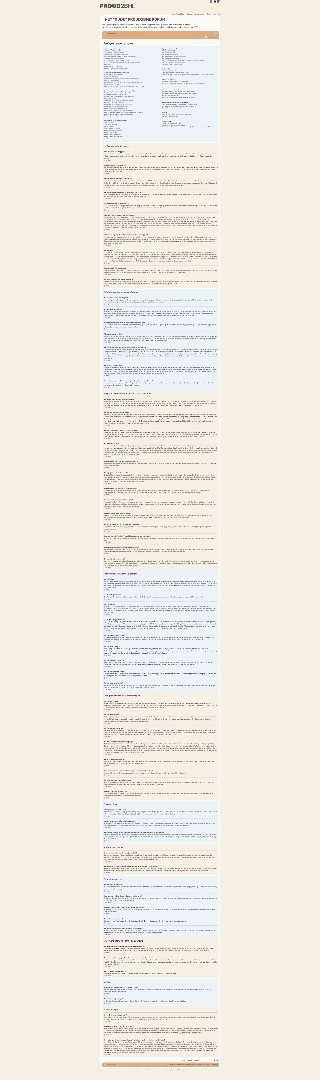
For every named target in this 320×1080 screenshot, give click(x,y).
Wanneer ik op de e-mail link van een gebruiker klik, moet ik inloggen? (125, 86)
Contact (189, 14)
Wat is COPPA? (108, 64)
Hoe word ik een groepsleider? (171, 58)
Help (208, 37)
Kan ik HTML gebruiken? (111, 124)
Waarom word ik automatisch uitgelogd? (116, 54)
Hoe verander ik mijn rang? (112, 84)
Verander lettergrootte (216, 33)
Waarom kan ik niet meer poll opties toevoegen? (118, 100)
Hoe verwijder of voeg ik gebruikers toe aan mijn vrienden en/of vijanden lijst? (185, 83)
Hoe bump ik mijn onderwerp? (113, 116)
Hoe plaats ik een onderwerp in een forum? (117, 93)
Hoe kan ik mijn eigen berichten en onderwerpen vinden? (179, 97)
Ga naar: (183, 1060)
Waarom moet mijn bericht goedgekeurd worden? (118, 114)
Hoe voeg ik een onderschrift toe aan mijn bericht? (119, 96)
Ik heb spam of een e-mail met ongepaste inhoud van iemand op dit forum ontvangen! (187, 74)
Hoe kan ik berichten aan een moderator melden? (119, 110)
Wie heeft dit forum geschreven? (171, 123)
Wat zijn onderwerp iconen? (112, 138)
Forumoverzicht (111, 33)
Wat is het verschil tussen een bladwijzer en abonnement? (179, 104)
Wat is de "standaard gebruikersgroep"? (174, 62)
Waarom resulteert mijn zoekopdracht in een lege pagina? (179, 93)
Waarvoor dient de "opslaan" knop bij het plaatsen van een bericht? (124, 112)
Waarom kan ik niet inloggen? (112, 50)
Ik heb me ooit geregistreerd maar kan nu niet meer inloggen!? (122, 62)
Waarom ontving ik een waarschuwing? (115, 108)
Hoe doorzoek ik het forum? (170, 90)
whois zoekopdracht (125, 1044)
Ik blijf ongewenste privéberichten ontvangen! (175, 72)
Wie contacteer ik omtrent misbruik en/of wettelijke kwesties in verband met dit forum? (188, 127)
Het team (172, 1064)
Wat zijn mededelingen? (111, 132)
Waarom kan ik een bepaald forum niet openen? (118, 104)
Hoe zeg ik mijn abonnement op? (172, 108)
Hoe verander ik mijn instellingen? (114, 74)
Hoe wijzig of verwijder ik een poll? (114, 102)
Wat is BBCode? (109, 122)
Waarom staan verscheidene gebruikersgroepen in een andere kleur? (183, 60)
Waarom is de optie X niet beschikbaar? (174, 125)
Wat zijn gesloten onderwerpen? (113, 136)
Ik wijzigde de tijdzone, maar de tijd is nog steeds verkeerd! (121, 78)
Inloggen (215, 37)
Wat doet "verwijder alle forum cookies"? (116, 68)
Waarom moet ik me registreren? (114, 52)
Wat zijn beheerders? (168, 50)
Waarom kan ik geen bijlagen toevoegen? (116, 106)
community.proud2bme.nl (180, 25)
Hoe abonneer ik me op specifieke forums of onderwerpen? (180, 106)
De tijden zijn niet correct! (111, 76)
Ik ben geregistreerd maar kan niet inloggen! (117, 60)
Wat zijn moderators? (168, 52)
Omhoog (108, 160)
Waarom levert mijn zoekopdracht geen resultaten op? (178, 91)
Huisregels (216, 14)
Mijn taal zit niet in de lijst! (111, 80)
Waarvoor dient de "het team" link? (172, 64)
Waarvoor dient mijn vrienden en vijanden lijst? (176, 81)
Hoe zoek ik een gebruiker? (170, 95)
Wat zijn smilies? (109, 126)
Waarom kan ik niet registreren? (113, 66)
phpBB (172, 1070)
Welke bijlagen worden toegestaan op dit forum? (176, 114)
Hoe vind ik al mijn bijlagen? (170, 116)
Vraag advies (199, 14)
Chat (208, 14)
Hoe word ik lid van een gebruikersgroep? (174, 56)
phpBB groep (180, 1017)
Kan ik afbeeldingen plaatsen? (113, 128)
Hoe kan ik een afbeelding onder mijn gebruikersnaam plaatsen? (123, 82)
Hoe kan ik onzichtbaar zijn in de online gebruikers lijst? (120, 56)
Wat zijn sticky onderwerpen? (113, 134)
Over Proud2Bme (178, 14)
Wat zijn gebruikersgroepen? (170, 54)
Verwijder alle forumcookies (184, 1064)
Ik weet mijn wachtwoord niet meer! (114, 58)
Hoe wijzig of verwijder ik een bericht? (115, 94)
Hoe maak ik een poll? (110, 98)
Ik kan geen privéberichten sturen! (172, 71)
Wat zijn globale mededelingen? (113, 130)
